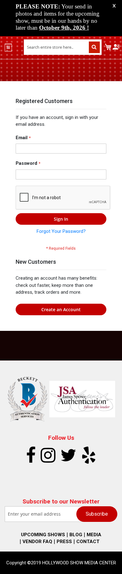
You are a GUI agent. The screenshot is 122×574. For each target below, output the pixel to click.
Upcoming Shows (43, 534)
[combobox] (63, 47)
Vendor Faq (37, 541)
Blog (75, 534)
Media (94, 534)
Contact (87, 541)
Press (64, 541)
